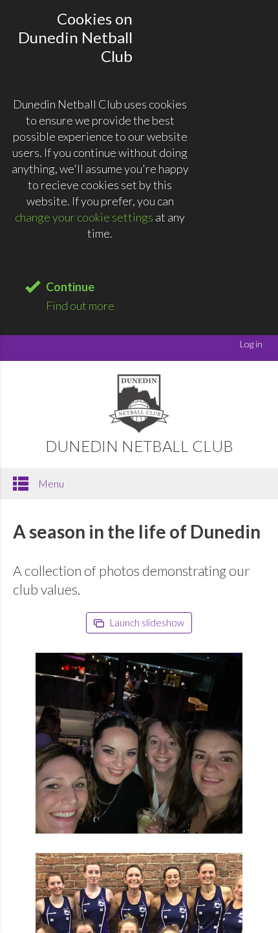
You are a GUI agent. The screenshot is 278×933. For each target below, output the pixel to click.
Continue (70, 287)
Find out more (80, 305)
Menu (50, 483)
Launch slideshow (146, 622)
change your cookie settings (84, 217)
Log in (251, 343)
